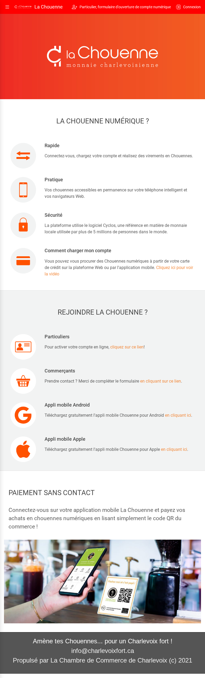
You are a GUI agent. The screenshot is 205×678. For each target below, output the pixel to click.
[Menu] (7, 7)
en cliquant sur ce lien (160, 381)
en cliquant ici (178, 415)
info (76, 650)
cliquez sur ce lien (127, 347)
